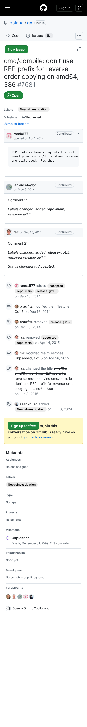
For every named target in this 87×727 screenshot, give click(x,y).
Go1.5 (19, 311)
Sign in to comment (38, 437)
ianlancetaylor (25, 185)
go (29, 22)
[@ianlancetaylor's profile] (9, 187)
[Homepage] (43, 8)
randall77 (21, 134)
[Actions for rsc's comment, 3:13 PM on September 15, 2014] (78, 232)
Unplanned (23, 358)
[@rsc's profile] (9, 232)
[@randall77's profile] (9, 135)
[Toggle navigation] (7, 7)
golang (17, 22)
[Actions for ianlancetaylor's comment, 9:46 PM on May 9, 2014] (78, 185)
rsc (16, 232)
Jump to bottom (16, 124)
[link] (25, 285)
